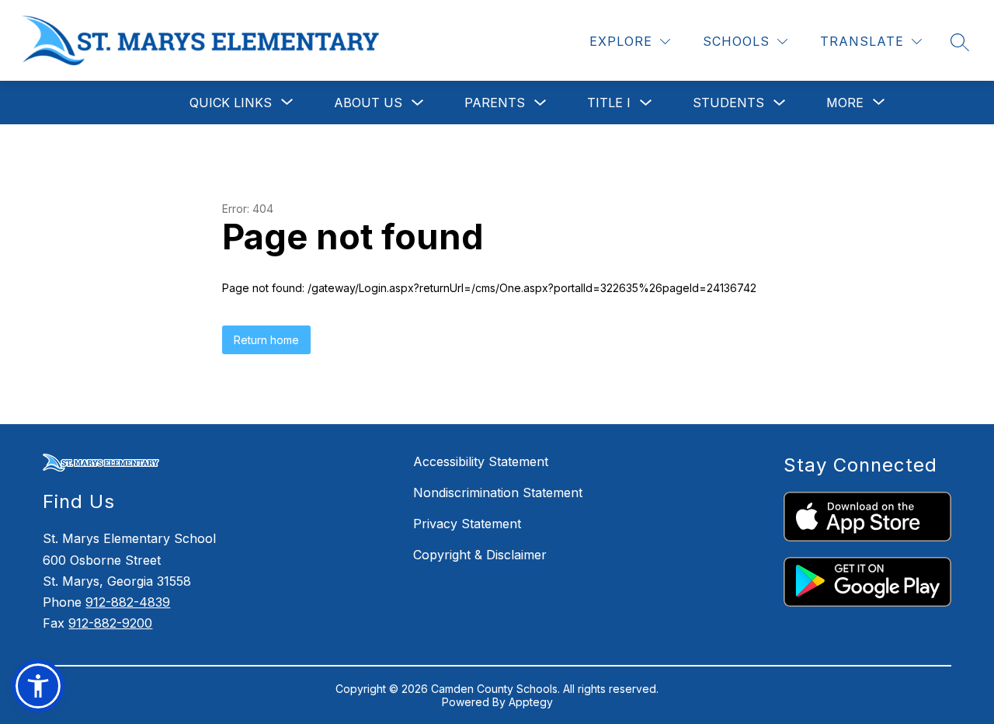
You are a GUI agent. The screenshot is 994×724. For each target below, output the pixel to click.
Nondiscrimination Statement (497, 492)
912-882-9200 (110, 623)
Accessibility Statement (480, 461)
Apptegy (531, 701)
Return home (266, 339)
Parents (494, 102)
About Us (368, 102)
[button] (38, 685)
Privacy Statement (467, 523)
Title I (609, 102)
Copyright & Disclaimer (480, 554)
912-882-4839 (127, 602)
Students (728, 102)
